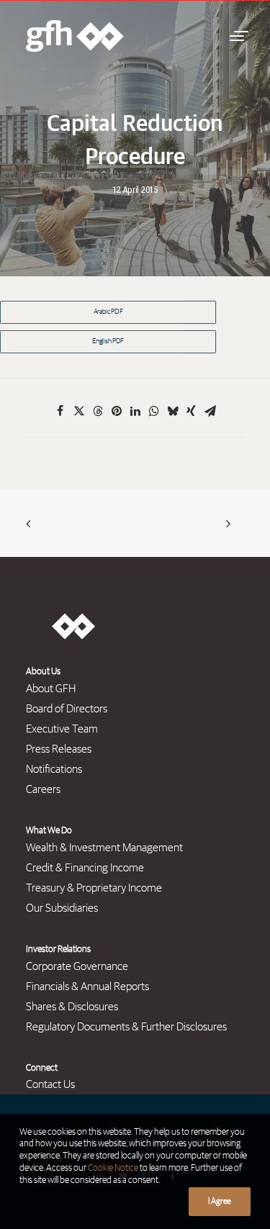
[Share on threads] (98, 411)
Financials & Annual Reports (87, 986)
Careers (43, 789)
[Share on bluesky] (172, 411)
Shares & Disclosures (72, 1006)
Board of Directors (66, 709)
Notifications (54, 769)
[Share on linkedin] (135, 411)
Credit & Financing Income (85, 868)
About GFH (51, 688)
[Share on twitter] (79, 411)
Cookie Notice (113, 1168)
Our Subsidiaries (62, 908)
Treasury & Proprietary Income (94, 888)
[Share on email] (210, 411)
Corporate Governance (77, 966)
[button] (237, 36)
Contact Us (50, 1084)
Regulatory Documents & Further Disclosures (126, 1027)
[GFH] (75, 36)
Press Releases (58, 749)
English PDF (108, 341)
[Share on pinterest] (116, 411)
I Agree (219, 1201)
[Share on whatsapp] (154, 411)
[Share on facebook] (60, 411)
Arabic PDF (108, 312)
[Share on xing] (191, 411)
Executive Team (62, 729)
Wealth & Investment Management (104, 847)
